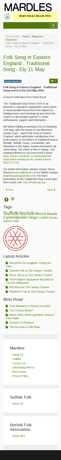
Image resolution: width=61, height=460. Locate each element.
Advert (7, 221)
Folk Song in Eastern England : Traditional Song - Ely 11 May (27, 63)
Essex (53, 217)
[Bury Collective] (30, 16)
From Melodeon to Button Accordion (30, 306)
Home (25, 36)
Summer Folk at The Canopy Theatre (30, 270)
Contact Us (19, 363)
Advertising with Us (23, 367)
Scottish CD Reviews (21, 322)
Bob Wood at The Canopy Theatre (29, 287)
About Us (17, 354)
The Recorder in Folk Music (24, 327)
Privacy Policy (20, 376)
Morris (40, 214)
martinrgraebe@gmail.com (19, 175)
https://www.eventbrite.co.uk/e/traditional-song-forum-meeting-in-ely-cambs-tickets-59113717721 (27, 159)
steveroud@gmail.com (24, 172)
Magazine (37, 36)
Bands (52, 214)
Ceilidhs (16, 359)
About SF (17, 403)
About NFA (18, 436)
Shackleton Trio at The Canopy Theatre (32, 291)
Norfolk (26, 213)
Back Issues (19, 371)
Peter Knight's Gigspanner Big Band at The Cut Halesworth (29, 281)
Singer (33, 217)
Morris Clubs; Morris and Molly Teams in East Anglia (30, 316)
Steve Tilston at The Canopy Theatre (30, 275)
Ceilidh (43, 217)
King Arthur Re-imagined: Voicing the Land (28, 265)
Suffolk (11, 213)
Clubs (16, 221)
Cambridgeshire (13, 81)
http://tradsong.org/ (34, 182)
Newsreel (11, 39)
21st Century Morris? (21, 310)
